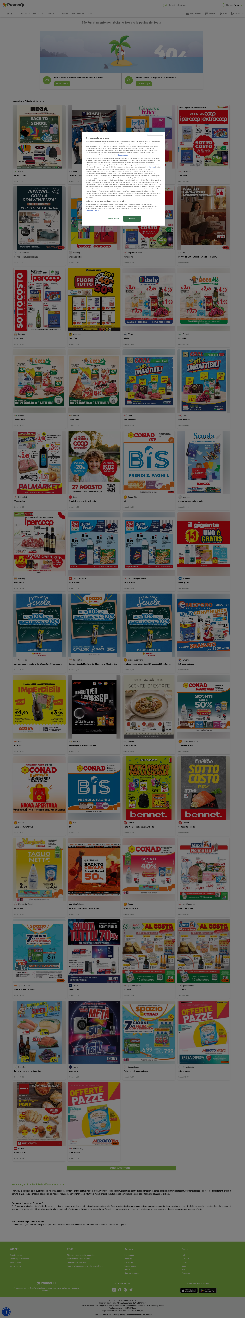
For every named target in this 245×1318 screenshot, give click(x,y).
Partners (152, 167)
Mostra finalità (113, 219)
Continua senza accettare (155, 135)
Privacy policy (123, 155)
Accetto (132, 219)
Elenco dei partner (92, 211)
